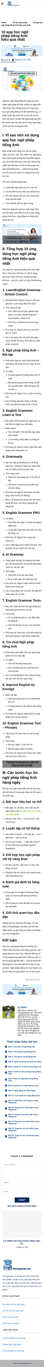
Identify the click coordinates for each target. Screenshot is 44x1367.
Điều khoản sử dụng (10, 1323)
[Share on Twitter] (30, 1148)
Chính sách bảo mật (10, 1317)
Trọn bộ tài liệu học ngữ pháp (13, 1338)
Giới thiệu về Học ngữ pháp (13, 1304)
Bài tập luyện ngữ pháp (11, 1344)
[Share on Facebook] (25, 1148)
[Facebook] (27, 3)
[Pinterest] (35, 3)
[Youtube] (37, 3)
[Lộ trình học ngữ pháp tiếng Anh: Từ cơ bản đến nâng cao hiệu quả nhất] (22, 1224)
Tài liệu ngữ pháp (19, 22)
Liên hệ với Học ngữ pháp (12, 1311)
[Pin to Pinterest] (36, 1148)
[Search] (41, 3)
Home (3, 22)
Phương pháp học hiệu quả (13, 1351)
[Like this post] (19, 1148)
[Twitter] (30, 3)
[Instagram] (32, 3)
